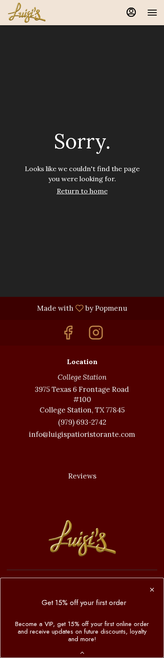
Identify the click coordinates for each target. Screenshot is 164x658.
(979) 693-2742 (82, 422)
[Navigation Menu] (152, 12)
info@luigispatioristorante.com (82, 434)
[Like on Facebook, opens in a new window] (68, 335)
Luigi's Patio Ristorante (82, 538)
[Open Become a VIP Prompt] (82, 653)
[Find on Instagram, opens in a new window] (95, 335)
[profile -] (131, 12)
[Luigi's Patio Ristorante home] (44, 12)
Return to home (82, 191)
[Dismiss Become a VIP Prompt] (152, 589)
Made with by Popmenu (66, 307)
